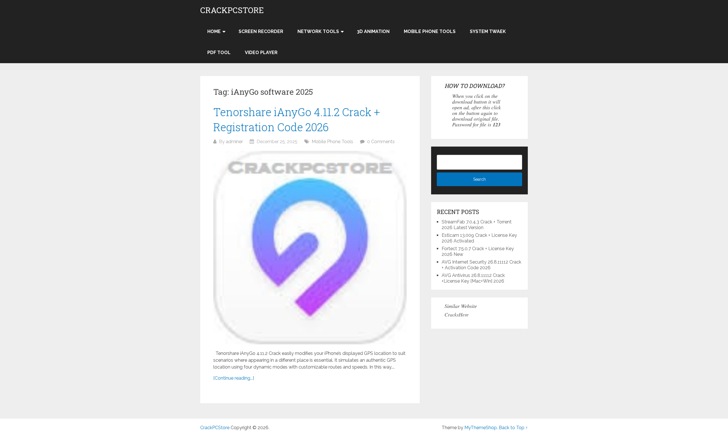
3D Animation (373, 31)
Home (214, 31)
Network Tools (318, 31)
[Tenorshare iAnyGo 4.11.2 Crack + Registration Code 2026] (310, 247)
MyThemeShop (480, 427)
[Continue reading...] (233, 378)
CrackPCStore (232, 10)
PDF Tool (219, 52)
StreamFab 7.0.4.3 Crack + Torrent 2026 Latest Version (477, 224)
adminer (234, 141)
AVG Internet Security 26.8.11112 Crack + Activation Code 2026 (481, 264)
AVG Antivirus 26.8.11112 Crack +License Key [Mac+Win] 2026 (473, 278)
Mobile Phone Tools (430, 31)
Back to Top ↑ (513, 427)
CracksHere (456, 314)
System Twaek (488, 31)
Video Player (261, 52)
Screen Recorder (261, 31)
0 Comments (381, 141)
